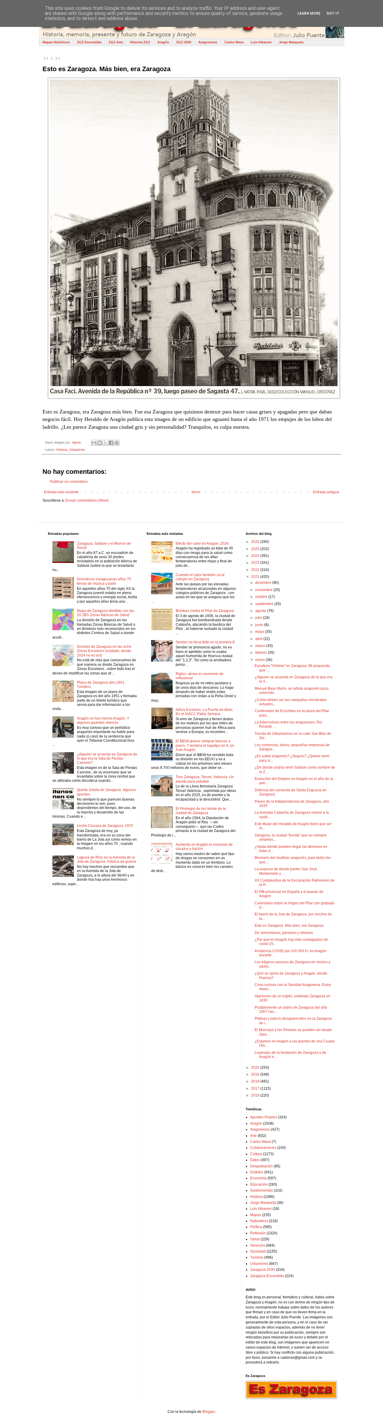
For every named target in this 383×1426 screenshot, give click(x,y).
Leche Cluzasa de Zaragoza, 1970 (105, 826)
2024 (255, 556)
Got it (332, 13)
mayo (260, 632)
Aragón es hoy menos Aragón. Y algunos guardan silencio (103, 720)
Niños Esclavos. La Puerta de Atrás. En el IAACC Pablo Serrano (204, 712)
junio (259, 625)
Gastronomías (261, 1190)
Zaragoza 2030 (262, 1270)
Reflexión (258, 1233)
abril (259, 639)
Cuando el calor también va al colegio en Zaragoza (200, 577)
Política (256, 1227)
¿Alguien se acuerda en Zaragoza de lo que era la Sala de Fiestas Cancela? (107, 758)
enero (260, 660)
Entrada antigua (326, 492)
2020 (255, 1067)
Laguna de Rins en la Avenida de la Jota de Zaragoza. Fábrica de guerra (106, 859)
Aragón (163, 42)
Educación (259, 1184)
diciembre (263, 583)
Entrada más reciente (61, 492)
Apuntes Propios (263, 1117)
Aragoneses (207, 42)
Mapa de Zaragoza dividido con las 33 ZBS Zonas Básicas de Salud (105, 613)
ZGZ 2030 (183, 42)
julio (259, 618)
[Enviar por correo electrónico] (94, 443)
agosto (261, 611)
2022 (255, 570)
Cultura (256, 1154)
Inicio (196, 492)
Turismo (256, 1257)
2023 (255, 563)
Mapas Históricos (56, 42)
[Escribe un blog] (100, 443)
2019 (255, 1074)
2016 (255, 1095)
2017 (255, 1088)
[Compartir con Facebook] (111, 443)
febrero (261, 653)
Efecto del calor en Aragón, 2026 (202, 543)
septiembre (264, 604)
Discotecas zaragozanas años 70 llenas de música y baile (104, 581)
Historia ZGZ (140, 42)
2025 (255, 549)
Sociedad (258, 1251)
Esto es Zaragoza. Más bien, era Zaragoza (289, 925)
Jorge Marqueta (291, 42)
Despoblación (261, 1166)
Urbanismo (77, 449)
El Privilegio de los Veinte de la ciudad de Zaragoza (201, 811)
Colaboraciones (263, 1148)
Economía (258, 1178)
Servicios (257, 1245)
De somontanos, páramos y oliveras (284, 933)
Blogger (208, 1412)
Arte (253, 1136)
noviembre (264, 590)
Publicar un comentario (69, 482)
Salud (255, 1239)
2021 (255, 577)
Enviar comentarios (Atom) (87, 500)
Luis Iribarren (261, 42)
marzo (260, 646)
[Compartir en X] (105, 443)
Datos (255, 1160)
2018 (255, 1081)
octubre (261, 597)
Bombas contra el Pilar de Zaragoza (205, 611)
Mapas (255, 1215)
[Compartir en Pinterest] (117, 443)
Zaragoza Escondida (267, 1276)
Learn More (308, 13)
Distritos (256, 1172)
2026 (255, 542)
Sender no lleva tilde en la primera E (205, 642)
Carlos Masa (234, 42)
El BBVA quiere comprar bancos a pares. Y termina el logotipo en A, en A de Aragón (205, 745)
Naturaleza (259, 1221)
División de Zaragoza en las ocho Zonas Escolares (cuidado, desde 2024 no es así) (104, 651)
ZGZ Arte (116, 42)
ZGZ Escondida (89, 42)
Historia (61, 449)
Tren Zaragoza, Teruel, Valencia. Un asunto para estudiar (205, 779)
